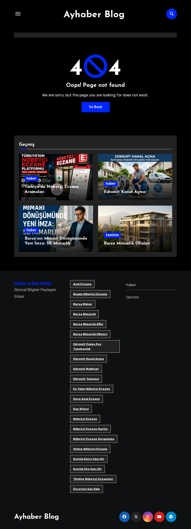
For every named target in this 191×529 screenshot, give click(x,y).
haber (32, 178)
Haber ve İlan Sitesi (32, 283)
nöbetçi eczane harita (90, 429)
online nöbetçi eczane (90, 449)
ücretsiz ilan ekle (86, 489)
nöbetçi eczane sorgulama (93, 439)
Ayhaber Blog (94, 15)
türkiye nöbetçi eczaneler (93, 479)
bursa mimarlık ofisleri (90, 334)
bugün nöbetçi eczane (90, 294)
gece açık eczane (86, 398)
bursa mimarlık (84, 314)
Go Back (95, 107)
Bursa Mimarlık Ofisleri (127, 243)
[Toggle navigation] (18, 14)
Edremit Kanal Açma (124, 192)
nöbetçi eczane (85, 418)
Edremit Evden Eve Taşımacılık (87, 346)
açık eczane (82, 284)
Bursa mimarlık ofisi (88, 324)
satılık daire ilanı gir (88, 459)
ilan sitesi (81, 408)
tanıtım (112, 235)
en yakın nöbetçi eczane (91, 388)
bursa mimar (82, 304)
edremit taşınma (86, 378)
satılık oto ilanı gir (87, 469)
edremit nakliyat (86, 368)
